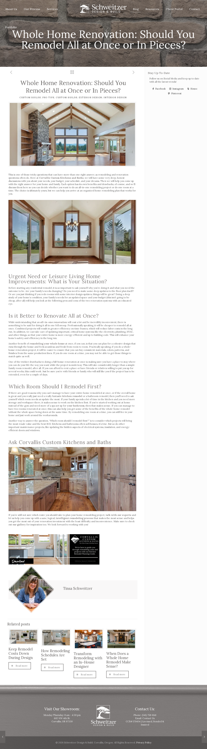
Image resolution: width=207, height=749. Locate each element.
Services (52, 9)
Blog (136, 9)
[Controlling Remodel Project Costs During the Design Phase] (204, 737)
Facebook (160, 88)
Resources (152, 9)
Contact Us (148, 718)
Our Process (32, 9)
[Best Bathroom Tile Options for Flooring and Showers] (2, 737)
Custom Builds (30, 97)
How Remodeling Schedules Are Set (55, 655)
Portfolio (11, 27)
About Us (11, 9)
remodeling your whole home (47, 343)
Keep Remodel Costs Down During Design (20, 653)
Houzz (193, 88)
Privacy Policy (143, 742)
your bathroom (76, 405)
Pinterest (176, 93)
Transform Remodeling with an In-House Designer (88, 660)
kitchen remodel (72, 396)
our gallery (19, 524)
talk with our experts (118, 515)
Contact (194, 9)
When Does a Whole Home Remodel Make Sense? (118, 660)
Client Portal (174, 9)
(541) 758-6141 (149, 715)
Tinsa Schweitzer (77, 588)
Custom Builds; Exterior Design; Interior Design (91, 97)
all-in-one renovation (53, 322)
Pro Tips (48, 97)
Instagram (178, 88)
